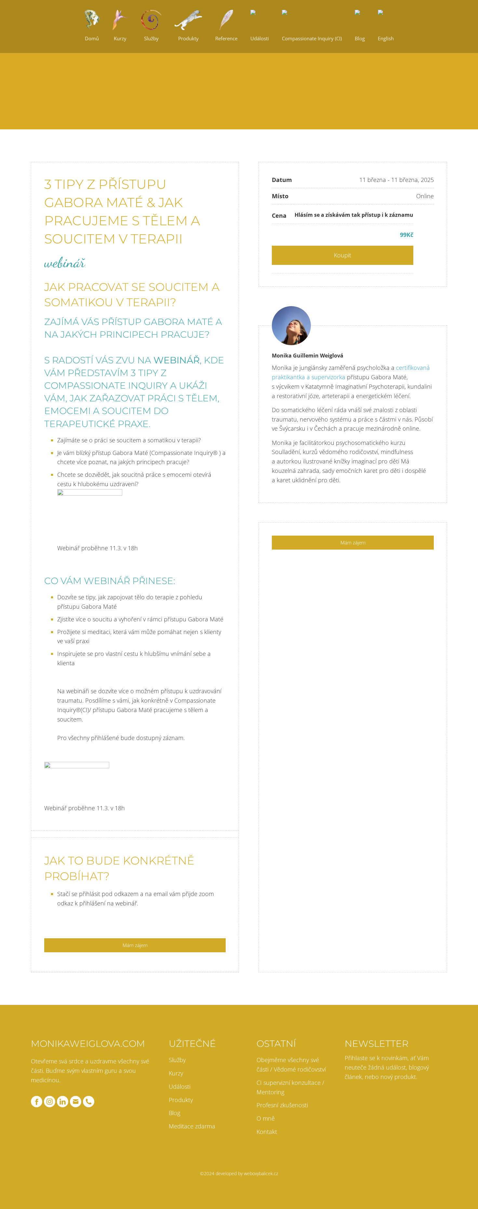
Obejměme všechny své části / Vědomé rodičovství (291, 1064)
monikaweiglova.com (88, 1043)
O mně (266, 1118)
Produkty (181, 1100)
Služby (177, 1060)
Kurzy (176, 1073)
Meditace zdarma (192, 1126)
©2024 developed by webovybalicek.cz (239, 1173)
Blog (174, 1113)
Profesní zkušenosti (282, 1105)
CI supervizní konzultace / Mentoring (290, 1087)
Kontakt (267, 1132)
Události (180, 1086)
